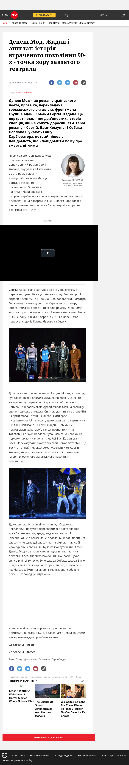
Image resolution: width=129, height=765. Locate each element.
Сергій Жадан (59, 659)
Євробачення (69, 22)
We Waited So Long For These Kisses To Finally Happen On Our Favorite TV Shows (73, 708)
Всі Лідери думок (63, 755)
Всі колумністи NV (39, 755)
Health (33, 22)
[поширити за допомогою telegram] (67, 82)
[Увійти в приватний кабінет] (124, 15)
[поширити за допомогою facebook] (51, 82)
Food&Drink (54, 22)
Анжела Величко (24, 92)
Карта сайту (18, 755)
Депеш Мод (30, 659)
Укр (102, 15)
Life (5, 22)
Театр (19, 659)
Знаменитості (87, 22)
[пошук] (66, 15)
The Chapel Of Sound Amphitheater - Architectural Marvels (44, 708)
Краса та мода (20, 22)
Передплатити (44, 15)
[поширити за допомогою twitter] (59, 82)
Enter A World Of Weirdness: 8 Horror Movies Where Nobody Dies (21, 696)
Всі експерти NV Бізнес (113, 755)
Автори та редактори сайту (17, 760)
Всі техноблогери (87, 755)
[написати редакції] (75, 82)
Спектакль (44, 659)
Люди (42, 22)
